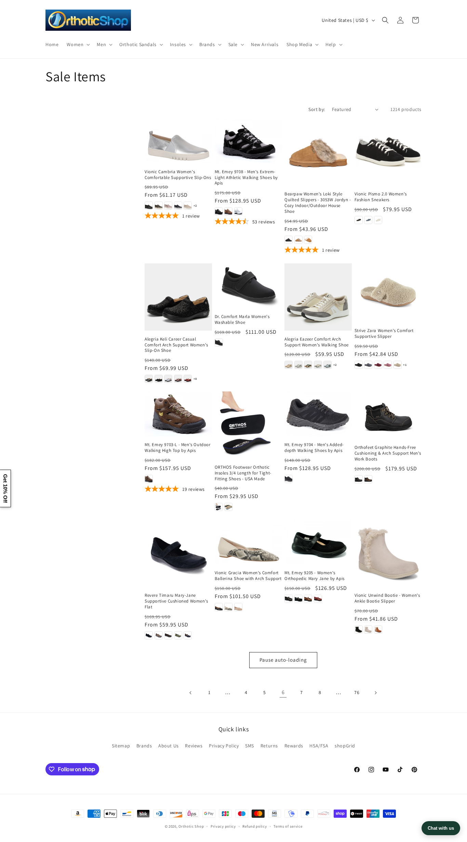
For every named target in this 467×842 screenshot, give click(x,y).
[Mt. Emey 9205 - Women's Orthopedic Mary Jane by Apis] (318, 542)
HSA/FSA (318, 746)
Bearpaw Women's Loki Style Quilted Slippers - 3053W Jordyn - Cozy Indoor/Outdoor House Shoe (317, 202)
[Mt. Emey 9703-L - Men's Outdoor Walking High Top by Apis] (178, 413)
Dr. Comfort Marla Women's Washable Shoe (242, 319)
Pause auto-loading (283, 660)
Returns (269, 746)
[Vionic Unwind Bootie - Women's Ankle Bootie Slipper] (388, 553)
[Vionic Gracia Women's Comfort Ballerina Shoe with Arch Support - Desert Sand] (238, 607)
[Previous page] (190, 692)
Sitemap (121, 746)
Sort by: (316, 109)
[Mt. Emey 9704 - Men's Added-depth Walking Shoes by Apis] (318, 413)
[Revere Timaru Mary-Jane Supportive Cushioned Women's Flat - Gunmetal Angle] (168, 635)
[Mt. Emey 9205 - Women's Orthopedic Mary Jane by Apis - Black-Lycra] (298, 599)
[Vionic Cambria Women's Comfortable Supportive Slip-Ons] (178, 141)
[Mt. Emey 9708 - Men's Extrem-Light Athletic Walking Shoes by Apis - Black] (219, 211)
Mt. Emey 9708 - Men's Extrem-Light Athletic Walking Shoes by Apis (246, 177)
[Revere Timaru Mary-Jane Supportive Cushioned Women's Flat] (178, 553)
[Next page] (375, 692)
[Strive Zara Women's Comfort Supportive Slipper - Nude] (397, 365)
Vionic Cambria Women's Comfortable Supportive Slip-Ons (178, 174)
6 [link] (283, 692)
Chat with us (441, 828)
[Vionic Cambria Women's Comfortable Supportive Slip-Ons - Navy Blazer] (178, 206)
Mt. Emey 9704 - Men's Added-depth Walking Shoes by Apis (314, 447)
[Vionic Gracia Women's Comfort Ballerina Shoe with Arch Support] (248, 542)
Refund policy (254, 826)
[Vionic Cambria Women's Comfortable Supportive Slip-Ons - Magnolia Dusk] (168, 206)
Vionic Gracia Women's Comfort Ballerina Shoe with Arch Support (248, 575)
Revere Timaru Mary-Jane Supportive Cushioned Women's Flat (176, 601)
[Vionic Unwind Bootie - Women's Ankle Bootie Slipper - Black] (359, 629)
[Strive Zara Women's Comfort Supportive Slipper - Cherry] (378, 365)
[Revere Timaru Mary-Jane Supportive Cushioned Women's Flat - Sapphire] (188, 635)
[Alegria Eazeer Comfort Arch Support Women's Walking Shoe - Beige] (288, 365)
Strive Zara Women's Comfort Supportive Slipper (384, 333)
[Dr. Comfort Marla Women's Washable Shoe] (248, 285)
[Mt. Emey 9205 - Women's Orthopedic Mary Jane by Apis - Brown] (308, 599)
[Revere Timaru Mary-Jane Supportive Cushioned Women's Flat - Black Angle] (149, 635)
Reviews (193, 746)
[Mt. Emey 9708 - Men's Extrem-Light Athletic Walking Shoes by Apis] (248, 141)
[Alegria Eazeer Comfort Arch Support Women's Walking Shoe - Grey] (298, 365)
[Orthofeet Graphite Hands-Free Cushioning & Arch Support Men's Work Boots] (388, 415)
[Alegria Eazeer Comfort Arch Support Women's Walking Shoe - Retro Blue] (327, 365)
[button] (78, 44)
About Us (168, 746)
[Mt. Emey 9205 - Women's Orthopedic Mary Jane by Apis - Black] (288, 599)
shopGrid (345, 746)
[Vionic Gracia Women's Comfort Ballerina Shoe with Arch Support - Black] (219, 607)
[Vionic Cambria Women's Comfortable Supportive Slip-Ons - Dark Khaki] (159, 206)
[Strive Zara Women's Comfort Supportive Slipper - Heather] (388, 365)
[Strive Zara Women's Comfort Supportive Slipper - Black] (359, 365)
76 (356, 692)
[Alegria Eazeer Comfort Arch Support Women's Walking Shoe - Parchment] (318, 365)
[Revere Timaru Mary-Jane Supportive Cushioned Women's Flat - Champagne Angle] (159, 635)
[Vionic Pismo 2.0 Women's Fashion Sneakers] (388, 152)
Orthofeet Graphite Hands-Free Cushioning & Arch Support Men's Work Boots (388, 453)
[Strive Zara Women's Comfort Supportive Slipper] (388, 292)
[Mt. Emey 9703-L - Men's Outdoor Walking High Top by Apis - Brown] (149, 479)
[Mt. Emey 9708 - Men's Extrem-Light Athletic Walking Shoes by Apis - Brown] (228, 211)
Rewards (293, 746)
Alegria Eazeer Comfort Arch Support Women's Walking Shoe (316, 342)
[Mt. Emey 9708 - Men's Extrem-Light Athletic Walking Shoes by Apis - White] (238, 211)
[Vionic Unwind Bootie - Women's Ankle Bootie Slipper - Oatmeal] (368, 629)
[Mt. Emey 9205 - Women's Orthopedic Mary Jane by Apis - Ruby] (318, 599)
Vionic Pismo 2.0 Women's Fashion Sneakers (381, 197)
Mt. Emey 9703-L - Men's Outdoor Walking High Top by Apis (178, 447)
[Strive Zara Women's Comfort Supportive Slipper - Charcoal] (368, 365)
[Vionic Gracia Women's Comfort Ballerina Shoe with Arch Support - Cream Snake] (228, 607)
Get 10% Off (5, 488)
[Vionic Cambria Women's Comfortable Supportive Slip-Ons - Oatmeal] (188, 206)
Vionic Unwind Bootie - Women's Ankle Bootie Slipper (387, 598)
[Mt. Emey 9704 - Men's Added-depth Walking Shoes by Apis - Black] (288, 479)
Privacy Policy (224, 746)
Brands (144, 746)
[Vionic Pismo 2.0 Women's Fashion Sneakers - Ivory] (378, 220)
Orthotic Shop (191, 826)
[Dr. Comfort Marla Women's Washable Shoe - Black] (219, 343)
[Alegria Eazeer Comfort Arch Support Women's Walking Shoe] (318, 297)
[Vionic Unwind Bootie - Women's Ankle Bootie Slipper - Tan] (378, 629)
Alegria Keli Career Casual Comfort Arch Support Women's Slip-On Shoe (176, 345)
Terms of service (287, 826)
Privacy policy (223, 826)
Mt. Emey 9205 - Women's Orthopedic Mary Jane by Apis (314, 575)
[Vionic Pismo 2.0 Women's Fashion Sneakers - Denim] (368, 220)
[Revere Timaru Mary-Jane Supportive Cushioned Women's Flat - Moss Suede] (178, 635)
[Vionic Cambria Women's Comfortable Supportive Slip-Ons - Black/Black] (149, 206)
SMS (249, 746)
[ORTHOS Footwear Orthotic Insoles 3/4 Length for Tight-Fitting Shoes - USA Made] (248, 425)
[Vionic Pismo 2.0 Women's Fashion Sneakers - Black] (359, 220)
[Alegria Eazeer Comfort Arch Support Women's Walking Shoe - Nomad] (308, 365)
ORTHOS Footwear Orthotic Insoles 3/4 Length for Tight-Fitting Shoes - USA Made (243, 473)
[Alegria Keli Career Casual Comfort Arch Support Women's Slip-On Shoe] (178, 297)
